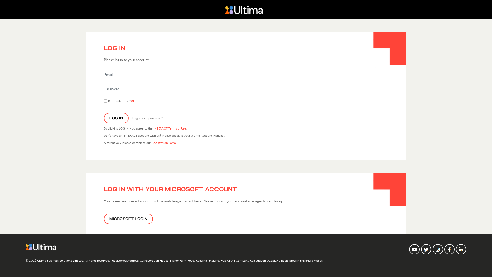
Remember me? (119, 100)
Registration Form (164, 142)
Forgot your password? (147, 118)
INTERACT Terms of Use (169, 128)
